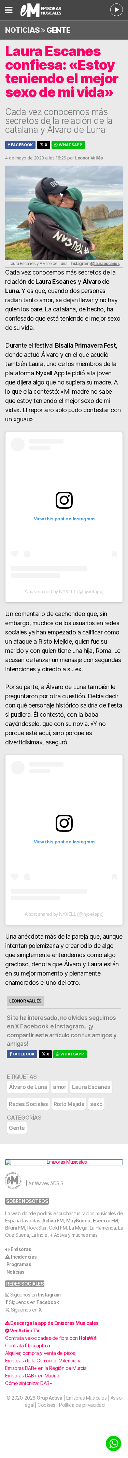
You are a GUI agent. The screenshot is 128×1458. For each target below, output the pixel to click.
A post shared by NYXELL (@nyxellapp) (64, 591)
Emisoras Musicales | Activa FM (45, 10)
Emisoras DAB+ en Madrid (32, 1375)
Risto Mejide (69, 1103)
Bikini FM (15, 1228)
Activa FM (53, 1220)
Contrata (27, 1345)
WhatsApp (70, 144)
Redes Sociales (28, 1103)
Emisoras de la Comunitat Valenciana (43, 1360)
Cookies (46, 1405)
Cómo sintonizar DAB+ (28, 1383)
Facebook (21, 144)
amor (59, 1086)
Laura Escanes (91, 1086)
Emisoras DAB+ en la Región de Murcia (45, 1368)
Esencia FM (105, 1220)
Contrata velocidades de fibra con (51, 1338)
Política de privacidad (81, 1405)
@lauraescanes (105, 263)
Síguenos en (35, 1295)
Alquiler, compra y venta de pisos (40, 1353)
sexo (96, 1103)
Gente (58, 30)
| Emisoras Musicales (71, 1398)
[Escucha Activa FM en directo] (116, 9)
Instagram (69, 1026)
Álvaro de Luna (28, 1086)
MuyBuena (78, 1220)
